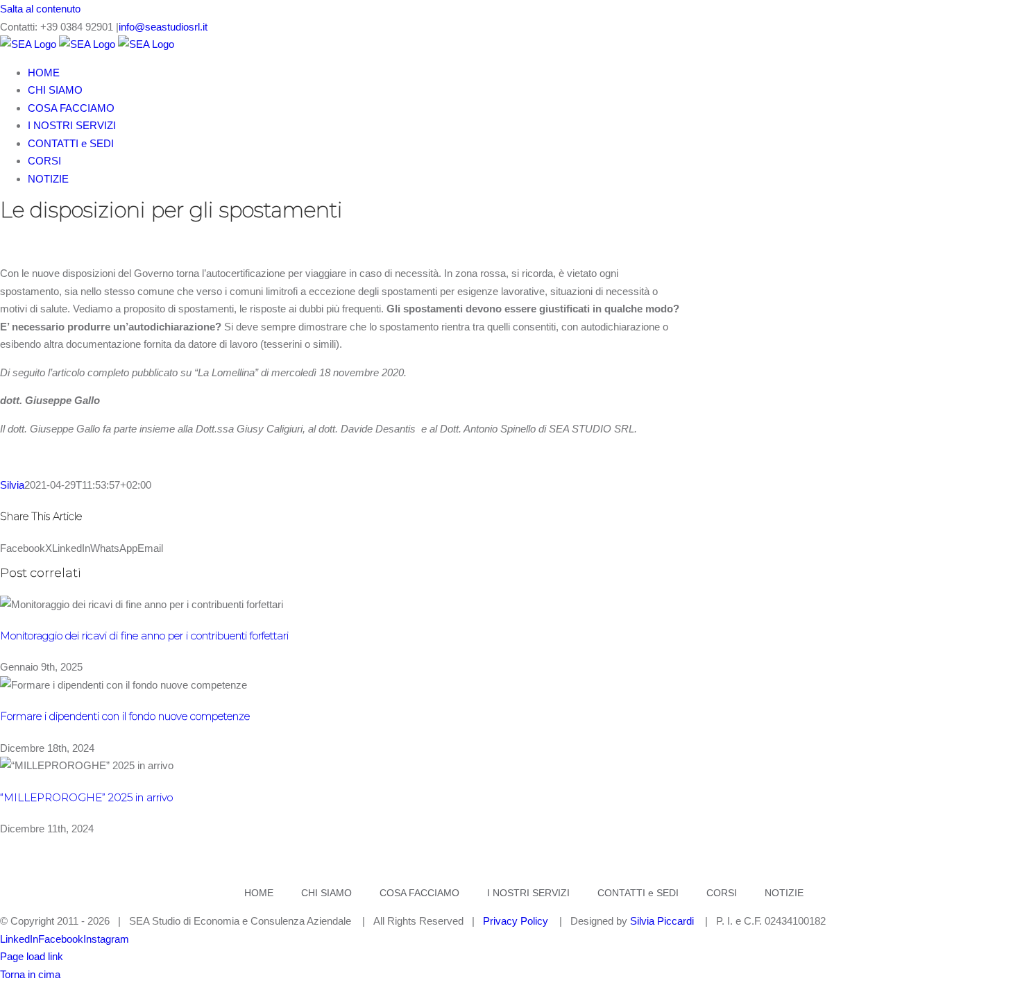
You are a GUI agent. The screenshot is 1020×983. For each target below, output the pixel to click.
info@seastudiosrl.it (163, 27)
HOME (258, 892)
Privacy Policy (515, 921)
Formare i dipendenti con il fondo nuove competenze (125, 716)
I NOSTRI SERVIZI (528, 892)
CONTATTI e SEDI (638, 892)
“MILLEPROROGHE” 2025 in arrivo (86, 797)
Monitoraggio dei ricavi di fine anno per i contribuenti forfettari (144, 635)
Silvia (12, 485)
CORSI (721, 892)
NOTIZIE (784, 892)
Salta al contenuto (40, 9)
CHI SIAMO (326, 892)
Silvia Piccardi (662, 921)
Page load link (31, 956)
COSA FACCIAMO (419, 892)
